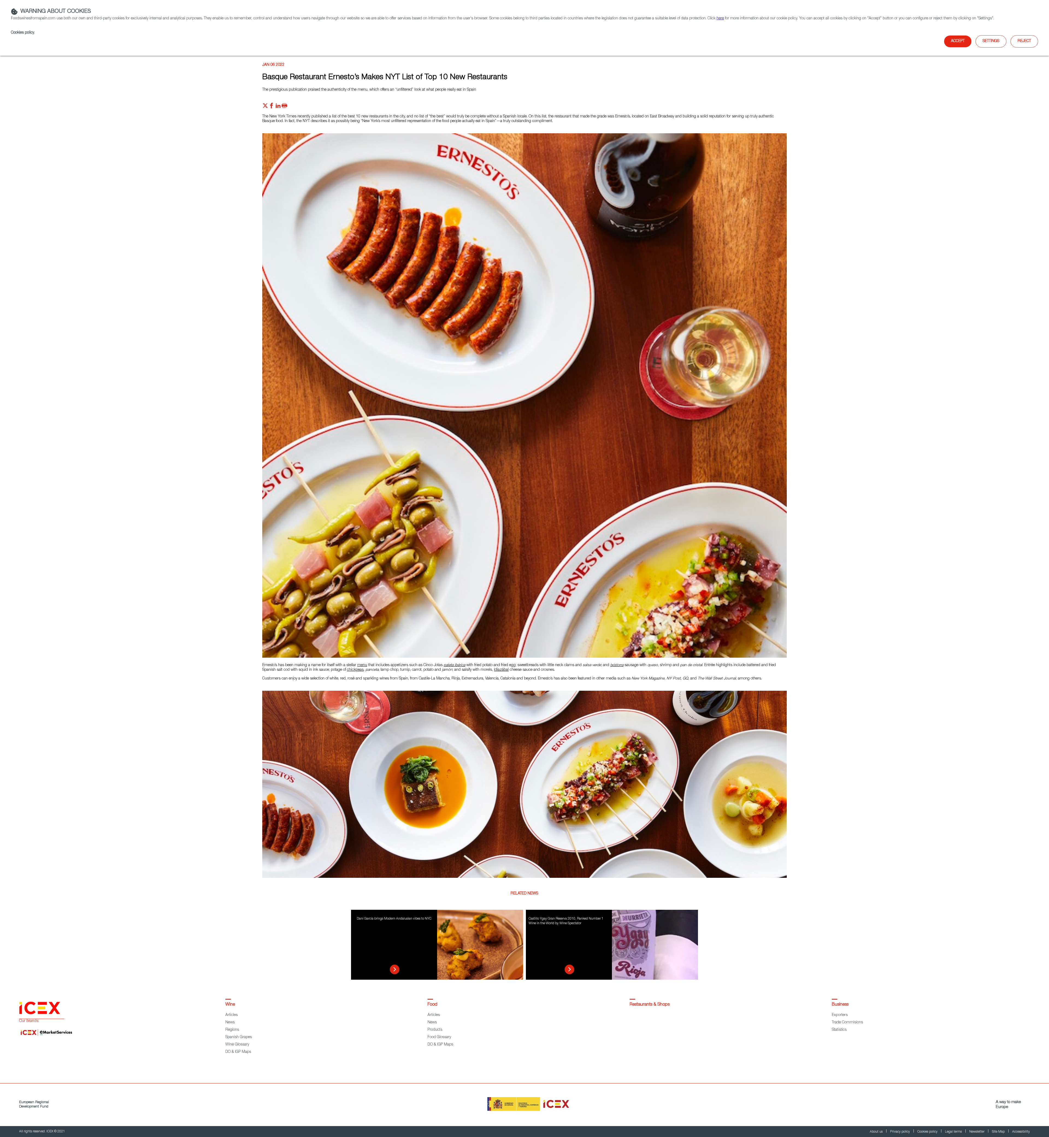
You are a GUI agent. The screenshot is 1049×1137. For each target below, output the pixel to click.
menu (362, 665)
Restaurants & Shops (650, 1005)
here (720, 18)
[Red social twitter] (265, 107)
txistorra (616, 665)
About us (876, 1131)
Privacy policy (900, 1131)
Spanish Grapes (238, 1037)
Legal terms (954, 1131)
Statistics (839, 1030)
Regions (232, 1030)
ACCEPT (958, 41)
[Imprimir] (284, 107)
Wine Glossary (237, 1045)
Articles (231, 1015)
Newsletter (977, 1131)
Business (840, 1005)
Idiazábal (501, 670)
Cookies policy (22, 33)
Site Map (999, 1131)
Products (435, 1030)
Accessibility (1021, 1131)
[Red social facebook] (271, 107)
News (230, 1022)
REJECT (1024, 41)
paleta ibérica (454, 665)
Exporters (840, 1015)
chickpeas (355, 670)
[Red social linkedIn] (278, 107)
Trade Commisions (847, 1022)
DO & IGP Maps (238, 1052)
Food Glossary (439, 1037)
